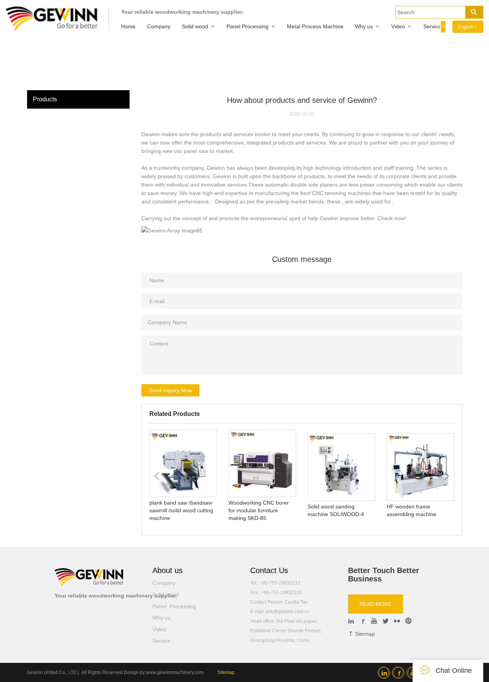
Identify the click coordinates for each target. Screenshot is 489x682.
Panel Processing (248, 26)
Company (158, 26)
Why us (364, 26)
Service (432, 26)
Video (398, 26)
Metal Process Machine (315, 26)
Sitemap (364, 634)
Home (128, 26)
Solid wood (195, 26)
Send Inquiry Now (170, 390)
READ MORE (375, 604)
